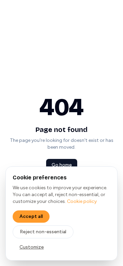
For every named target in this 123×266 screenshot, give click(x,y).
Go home (62, 165)
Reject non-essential (43, 232)
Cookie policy (82, 201)
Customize (31, 247)
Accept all (31, 216)
